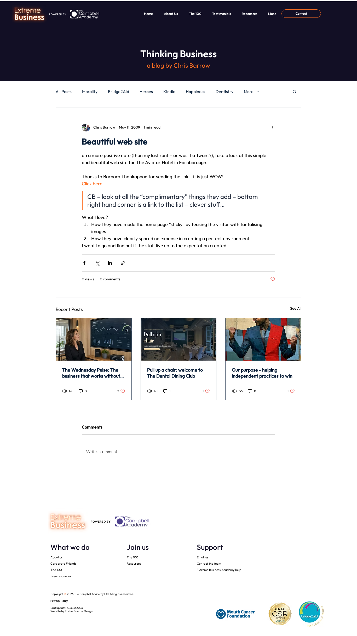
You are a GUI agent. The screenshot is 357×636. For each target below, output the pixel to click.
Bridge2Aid (118, 91)
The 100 (56, 570)
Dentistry (224, 91)
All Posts (64, 91)
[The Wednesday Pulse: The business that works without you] (93, 339)
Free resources (60, 576)
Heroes (146, 91)
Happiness (195, 91)
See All (295, 308)
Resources (134, 563)
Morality (89, 91)
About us (56, 557)
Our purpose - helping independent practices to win (262, 373)
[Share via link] (122, 263)
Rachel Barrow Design (79, 611)
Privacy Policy (59, 601)
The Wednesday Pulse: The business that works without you (91, 373)
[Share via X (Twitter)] (97, 263)
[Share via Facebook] (84, 263)
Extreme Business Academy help (219, 570)
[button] (294, 91)
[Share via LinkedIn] (109, 263)
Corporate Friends (63, 563)
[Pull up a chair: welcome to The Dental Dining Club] (178, 339)
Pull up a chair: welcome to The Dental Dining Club (175, 373)
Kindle (169, 91)
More (249, 91)
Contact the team (209, 563)
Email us (202, 557)
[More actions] (272, 127)
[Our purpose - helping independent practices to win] (263, 339)
